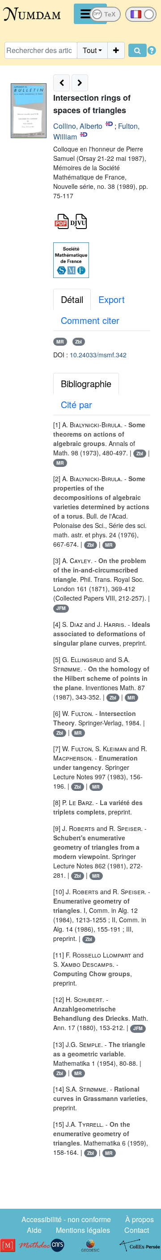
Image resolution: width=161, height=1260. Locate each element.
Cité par (76, 404)
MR (60, 341)
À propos (139, 1219)
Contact (136, 1230)
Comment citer (90, 320)
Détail (72, 299)
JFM (61, 608)
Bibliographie (86, 383)
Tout (90, 50)
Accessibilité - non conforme (66, 1219)
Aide (34, 1230)
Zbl (78, 341)
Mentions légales (83, 1230)
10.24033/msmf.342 (98, 354)
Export (111, 299)
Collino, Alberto (77, 126)
